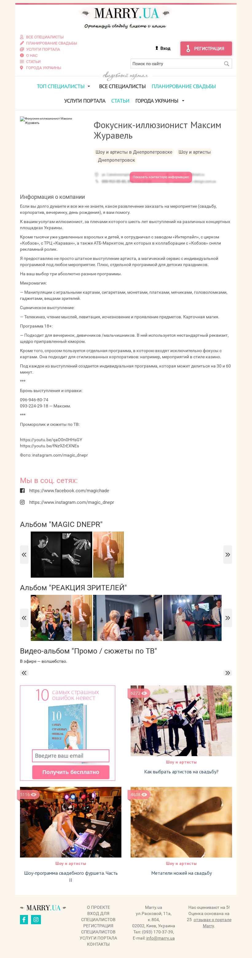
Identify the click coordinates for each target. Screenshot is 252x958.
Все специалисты (122, 86)
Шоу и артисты (181, 762)
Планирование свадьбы (184, 86)
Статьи (120, 100)
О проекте (98, 907)
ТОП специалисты (61, 86)
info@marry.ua (160, 938)
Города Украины (156, 100)
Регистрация (209, 48)
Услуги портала (84, 100)
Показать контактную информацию (161, 177)
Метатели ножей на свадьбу (181, 873)
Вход (165, 48)
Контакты (98, 944)
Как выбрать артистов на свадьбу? (181, 771)
